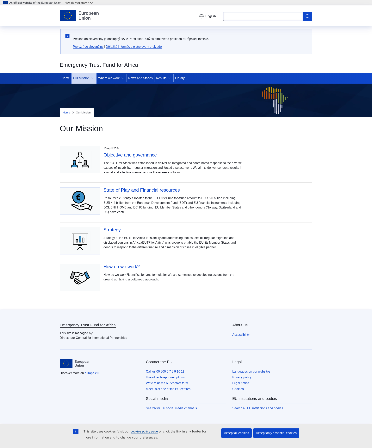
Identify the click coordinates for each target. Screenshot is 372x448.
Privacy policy (241, 377)
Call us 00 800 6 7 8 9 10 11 (165, 371)
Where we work (109, 78)
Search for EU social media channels (171, 408)
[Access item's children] (93, 78)
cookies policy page (144, 431)
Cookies (238, 389)
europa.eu (92, 373)
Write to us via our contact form (167, 383)
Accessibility (241, 334)
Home (65, 78)
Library (180, 78)
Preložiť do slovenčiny (88, 46)
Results (161, 78)
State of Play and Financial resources (141, 190)
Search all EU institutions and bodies (257, 408)
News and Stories (140, 78)
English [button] (210, 16)
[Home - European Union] (79, 15)
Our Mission (81, 78)
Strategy (112, 229)
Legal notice (240, 383)
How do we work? (121, 266)
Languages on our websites (251, 371)
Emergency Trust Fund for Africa (88, 325)
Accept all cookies (236, 433)
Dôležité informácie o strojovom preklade (134, 46)
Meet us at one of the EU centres (168, 389)
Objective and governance (130, 154)
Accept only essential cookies (276, 433)
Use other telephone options (165, 377)
